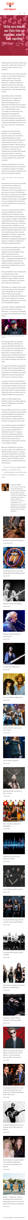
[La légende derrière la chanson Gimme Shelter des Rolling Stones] (14, 567)
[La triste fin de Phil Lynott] (14, 663)
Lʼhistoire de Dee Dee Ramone (12, 604)
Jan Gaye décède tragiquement (13, 697)
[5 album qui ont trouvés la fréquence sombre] (14, 853)
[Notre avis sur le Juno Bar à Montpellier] (14, 820)
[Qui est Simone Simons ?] (14, 757)
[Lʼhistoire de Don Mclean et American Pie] (14, 630)
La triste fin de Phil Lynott (11, 667)
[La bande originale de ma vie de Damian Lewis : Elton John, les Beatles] (14, 1121)
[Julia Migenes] (10, 6)
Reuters (7, 463)
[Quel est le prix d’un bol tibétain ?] (14, 537)
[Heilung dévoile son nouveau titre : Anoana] (14, 787)
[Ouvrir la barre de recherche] (20, 13)
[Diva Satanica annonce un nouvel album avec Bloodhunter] (14, 981)
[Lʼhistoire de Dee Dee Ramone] (14, 600)
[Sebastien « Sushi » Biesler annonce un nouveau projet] (14, 1014)
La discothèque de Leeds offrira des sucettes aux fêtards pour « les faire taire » (14, 474)
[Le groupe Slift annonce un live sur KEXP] (14, 949)
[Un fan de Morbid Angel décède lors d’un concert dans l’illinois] (14, 916)
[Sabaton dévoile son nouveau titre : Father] (14, 724)
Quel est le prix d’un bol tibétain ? (14, 540)
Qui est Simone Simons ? (11, 760)
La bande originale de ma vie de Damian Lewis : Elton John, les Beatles (13, 1127)
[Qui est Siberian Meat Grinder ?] (14, 886)
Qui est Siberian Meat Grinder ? (13, 889)
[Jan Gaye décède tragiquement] (14, 694)
